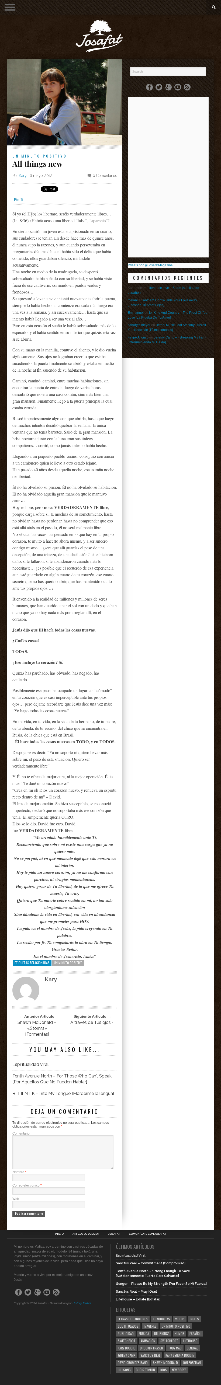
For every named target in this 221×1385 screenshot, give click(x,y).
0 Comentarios (105, 175)
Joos (163, 1369)
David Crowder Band (133, 1362)
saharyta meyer (139, 325)
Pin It (18, 199)
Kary (23, 175)
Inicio (59, 1234)
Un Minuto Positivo (39, 156)
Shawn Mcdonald (165, 1362)
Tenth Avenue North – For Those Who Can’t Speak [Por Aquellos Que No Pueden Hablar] (62, 1078)
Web (15, 1199)
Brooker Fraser (151, 1348)
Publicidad (126, 1333)
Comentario (21, 1133)
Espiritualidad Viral (30, 1064)
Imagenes (150, 1326)
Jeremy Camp (126, 1355)
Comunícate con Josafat (147, 1234)
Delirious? (162, 1333)
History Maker (81, 1303)
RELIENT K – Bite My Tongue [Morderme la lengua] (63, 1093)
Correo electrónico (27, 1185)
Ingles (194, 1319)
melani (133, 300)
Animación (148, 1340)
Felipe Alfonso (138, 337)
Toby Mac (175, 1348)
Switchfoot (127, 1340)
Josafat (114, 1234)
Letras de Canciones (133, 1319)
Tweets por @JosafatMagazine (150, 265)
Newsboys (179, 1369)
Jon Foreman (192, 1362)
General (192, 1348)
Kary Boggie (126, 1348)
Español (195, 1333)
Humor (179, 1333)
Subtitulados (128, 1326)
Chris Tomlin (145, 1369)
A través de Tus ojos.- (91, 1022)
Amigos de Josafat (85, 1234)
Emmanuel (136, 313)
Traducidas (161, 1319)
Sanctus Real (150, 1355)
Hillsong (124, 1369)
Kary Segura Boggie (179, 1355)
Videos (180, 1319)
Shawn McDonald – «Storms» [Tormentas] (37, 1028)
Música (144, 1333)
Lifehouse (190, 1340)
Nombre (19, 1172)
